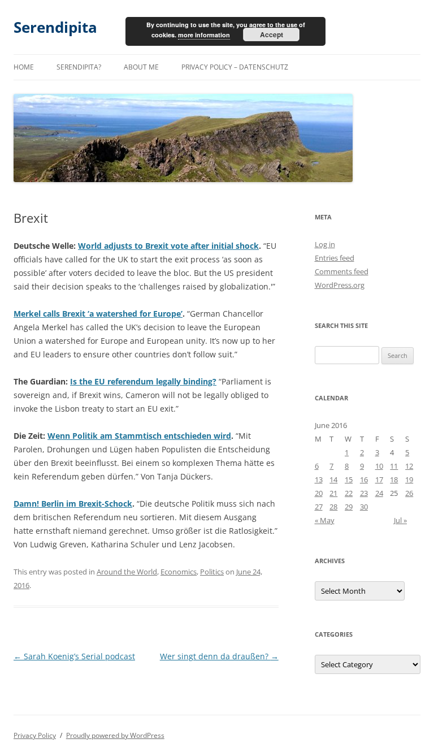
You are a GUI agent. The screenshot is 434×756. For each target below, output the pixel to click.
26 (409, 493)
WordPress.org (339, 285)
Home (24, 67)
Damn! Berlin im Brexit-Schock (73, 503)
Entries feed (334, 258)
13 (319, 479)
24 (379, 493)
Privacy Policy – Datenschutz (234, 67)
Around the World (127, 572)
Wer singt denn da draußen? (219, 656)
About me (141, 67)
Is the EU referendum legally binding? (143, 381)
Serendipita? (79, 67)
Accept (271, 34)
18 (394, 479)
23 (364, 493)
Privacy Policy (35, 735)
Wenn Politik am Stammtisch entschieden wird (139, 435)
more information (204, 35)
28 (333, 507)
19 (409, 479)
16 (364, 479)
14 (333, 479)
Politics (212, 572)
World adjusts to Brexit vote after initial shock (168, 245)
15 (349, 479)
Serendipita (55, 27)
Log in (325, 244)
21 (333, 493)
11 (394, 466)
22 (349, 493)
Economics (178, 572)
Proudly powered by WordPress (115, 735)
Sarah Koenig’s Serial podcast (74, 656)
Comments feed (341, 271)
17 (379, 479)
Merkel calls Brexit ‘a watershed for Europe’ (98, 313)
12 (409, 466)
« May (325, 520)
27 (319, 507)
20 (319, 493)
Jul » (400, 520)
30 (364, 507)
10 (379, 466)
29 (349, 507)
